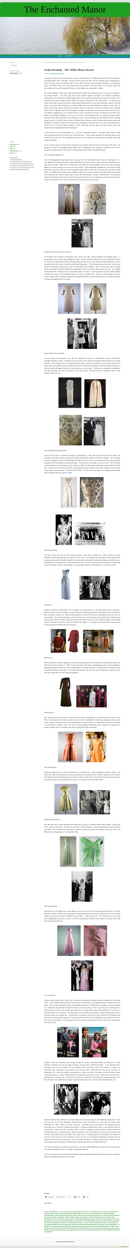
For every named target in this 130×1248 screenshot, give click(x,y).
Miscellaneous (54, 1211)
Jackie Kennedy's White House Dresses (72, 1224)
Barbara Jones (67, 1211)
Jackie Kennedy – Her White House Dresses (69, 69)
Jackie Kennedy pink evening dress (57, 1222)
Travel (12, 153)
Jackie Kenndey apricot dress (63, 1215)
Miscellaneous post (90, 1224)
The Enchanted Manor (65, 9)
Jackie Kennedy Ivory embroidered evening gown (67, 1221)
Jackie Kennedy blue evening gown (54, 1217)
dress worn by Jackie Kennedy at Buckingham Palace (66, 1213)
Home (60, 56)
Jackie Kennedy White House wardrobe (95, 1222)
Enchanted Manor (49, 1215)
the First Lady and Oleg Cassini (72, 1226)
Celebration (13, 144)
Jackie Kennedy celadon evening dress (76, 1217)
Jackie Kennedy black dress (111, 1215)
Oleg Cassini (100, 1224)
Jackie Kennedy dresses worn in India (99, 1217)
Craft (11, 146)
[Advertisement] (82, 1174)
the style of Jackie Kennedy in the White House (95, 1226)
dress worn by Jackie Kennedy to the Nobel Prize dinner (98, 1213)
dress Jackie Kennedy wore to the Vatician (85, 1211)
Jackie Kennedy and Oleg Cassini (92, 1215)
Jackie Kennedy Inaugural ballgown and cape (82, 1219)
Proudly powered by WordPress (65, 1242)
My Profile (68, 56)
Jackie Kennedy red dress (75, 1222)
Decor (12, 148)
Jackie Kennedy (77, 1215)
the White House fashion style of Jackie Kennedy (75, 1228)
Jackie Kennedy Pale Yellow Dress (93, 1221)
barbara (62, 73)
